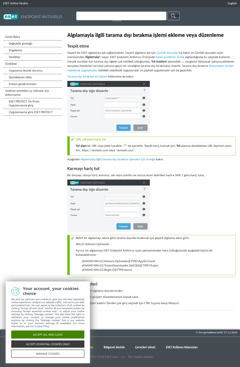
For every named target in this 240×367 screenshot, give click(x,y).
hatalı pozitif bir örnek (170, 57)
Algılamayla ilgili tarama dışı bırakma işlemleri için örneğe (117, 159)
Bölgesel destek (114, 347)
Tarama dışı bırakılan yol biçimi (87, 76)
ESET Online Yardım (15, 3)
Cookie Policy (41, 326)
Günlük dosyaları (167, 52)
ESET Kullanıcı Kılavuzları (182, 347)
